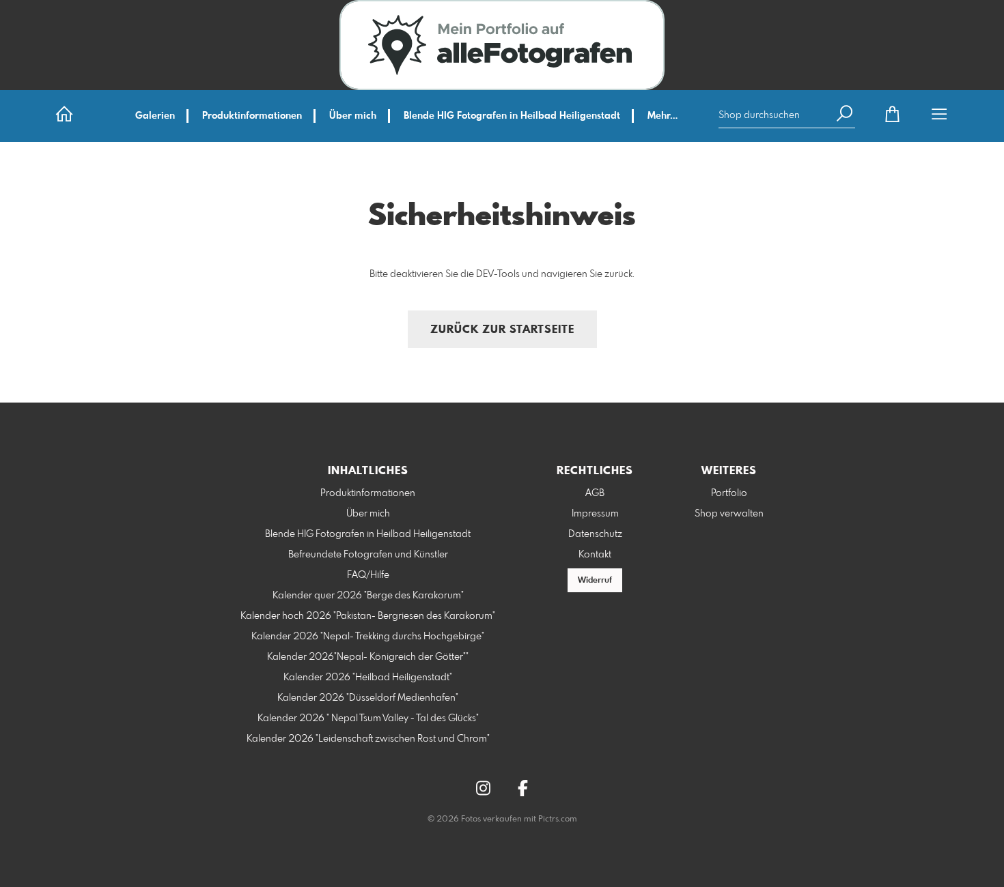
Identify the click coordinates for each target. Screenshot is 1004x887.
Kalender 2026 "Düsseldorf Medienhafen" (367, 698)
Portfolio (729, 493)
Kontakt (594, 554)
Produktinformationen (252, 116)
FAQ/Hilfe (368, 575)
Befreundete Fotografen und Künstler (368, 554)
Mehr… (662, 116)
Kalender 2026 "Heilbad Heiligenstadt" (367, 677)
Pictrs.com (557, 819)
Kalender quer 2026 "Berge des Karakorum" (368, 595)
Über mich (352, 116)
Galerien (155, 116)
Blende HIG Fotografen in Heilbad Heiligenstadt (512, 116)
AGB (594, 493)
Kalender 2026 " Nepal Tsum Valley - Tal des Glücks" (368, 718)
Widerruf (595, 581)
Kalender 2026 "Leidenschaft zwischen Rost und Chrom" (368, 739)
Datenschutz (595, 534)
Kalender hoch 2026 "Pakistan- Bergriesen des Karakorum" (367, 616)
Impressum (595, 514)
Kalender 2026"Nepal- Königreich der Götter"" (368, 657)
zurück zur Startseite (502, 330)
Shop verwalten (729, 514)
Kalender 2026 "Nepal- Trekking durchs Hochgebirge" (367, 636)
